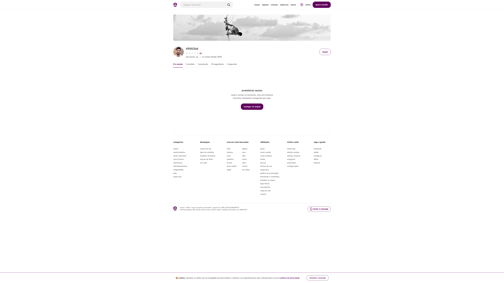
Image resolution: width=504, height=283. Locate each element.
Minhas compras (293, 155)
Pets (175, 173)
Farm (228, 148)
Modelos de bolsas (207, 155)
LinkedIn (317, 162)
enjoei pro (284, 4)
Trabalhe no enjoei (267, 180)
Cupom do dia (205, 148)
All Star (229, 162)
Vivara (244, 159)
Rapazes (265, 4)
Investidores (265, 187)
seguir (325, 51)
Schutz (244, 166)
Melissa (230, 152)
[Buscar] (228, 4)
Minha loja (291, 148)
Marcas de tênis (206, 159)
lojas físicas (264, 183)
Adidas (244, 148)
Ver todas (246, 169)
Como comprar (266, 155)
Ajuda (262, 148)
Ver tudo (203, 162)
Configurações (293, 166)
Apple (229, 169)
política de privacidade (290, 278)
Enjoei (175, 148)
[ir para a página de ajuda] (301, 4)
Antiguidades (178, 169)
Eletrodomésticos (180, 166)
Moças (257, 4)
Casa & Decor (178, 159)
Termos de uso (266, 166)
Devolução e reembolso (269, 176)
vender (321, 4)
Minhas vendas (293, 152)
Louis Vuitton (232, 166)
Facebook (317, 148)
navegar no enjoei (252, 106)
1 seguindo (232, 64)
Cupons (263, 194)
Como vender (265, 152)
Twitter (316, 152)
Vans (229, 155)
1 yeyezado (203, 64)
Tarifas (262, 159)
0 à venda (178, 64)
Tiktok (316, 159)
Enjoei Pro (177, 176)
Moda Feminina (179, 152)
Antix (244, 162)
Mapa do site (265, 190)
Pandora (230, 159)
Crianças (274, 4)
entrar (308, 4)
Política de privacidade (269, 173)
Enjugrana (291, 159)
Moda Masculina (179, 155)
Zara (243, 152)
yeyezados (291, 162)
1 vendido (190, 64)
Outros (293, 4)
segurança (264, 169)
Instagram (318, 155)
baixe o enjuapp (320, 208)
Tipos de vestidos (207, 152)
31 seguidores (217, 64)
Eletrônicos (177, 162)
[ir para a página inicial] (175, 5)
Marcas (263, 162)
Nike (243, 155)
